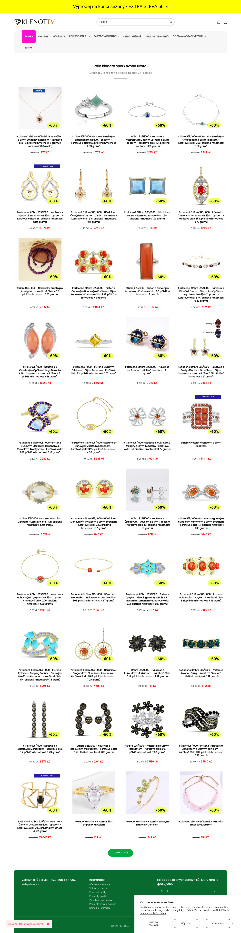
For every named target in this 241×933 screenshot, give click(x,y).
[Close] (48, 924)
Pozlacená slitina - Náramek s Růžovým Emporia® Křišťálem (201, 823)
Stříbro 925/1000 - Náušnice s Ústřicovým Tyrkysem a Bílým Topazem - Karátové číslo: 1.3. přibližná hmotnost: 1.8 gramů (147, 523)
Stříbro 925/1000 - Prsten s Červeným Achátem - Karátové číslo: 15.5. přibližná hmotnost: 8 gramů (147, 291)
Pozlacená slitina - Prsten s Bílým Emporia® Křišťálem (93, 823)
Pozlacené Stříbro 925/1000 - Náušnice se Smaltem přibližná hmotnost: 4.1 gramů (147, 370)
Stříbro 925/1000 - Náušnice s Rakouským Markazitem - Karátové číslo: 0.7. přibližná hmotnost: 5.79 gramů (40, 749)
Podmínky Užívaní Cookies (102, 904)
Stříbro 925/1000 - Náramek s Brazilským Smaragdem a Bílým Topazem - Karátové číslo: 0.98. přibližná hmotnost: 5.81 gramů (201, 141)
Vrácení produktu (98, 888)
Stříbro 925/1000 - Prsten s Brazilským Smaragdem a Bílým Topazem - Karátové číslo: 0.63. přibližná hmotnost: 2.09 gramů (93, 141)
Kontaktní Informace (99, 908)
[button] (79, 36)
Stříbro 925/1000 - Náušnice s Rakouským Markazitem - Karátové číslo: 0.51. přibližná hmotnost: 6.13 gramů (93, 749)
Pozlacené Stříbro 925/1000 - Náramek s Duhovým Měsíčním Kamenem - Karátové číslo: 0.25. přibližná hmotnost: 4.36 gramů (94, 447)
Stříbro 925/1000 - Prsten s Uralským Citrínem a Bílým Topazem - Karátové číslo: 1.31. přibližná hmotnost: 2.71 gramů (93, 370)
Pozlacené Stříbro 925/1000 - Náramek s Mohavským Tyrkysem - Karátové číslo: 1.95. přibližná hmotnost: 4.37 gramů (94, 597)
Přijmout (186, 923)
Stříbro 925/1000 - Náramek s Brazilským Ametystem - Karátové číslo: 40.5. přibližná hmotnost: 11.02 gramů (40, 291)
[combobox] (135, 22)
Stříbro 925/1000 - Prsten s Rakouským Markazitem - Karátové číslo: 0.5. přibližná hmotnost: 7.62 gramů (147, 749)
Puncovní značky (98, 892)
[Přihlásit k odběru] (213, 891)
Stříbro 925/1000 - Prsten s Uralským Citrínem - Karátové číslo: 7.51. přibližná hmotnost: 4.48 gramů (40, 521)
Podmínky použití (98, 896)
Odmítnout (218, 923)
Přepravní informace (99, 884)
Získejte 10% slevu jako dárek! (26, 923)
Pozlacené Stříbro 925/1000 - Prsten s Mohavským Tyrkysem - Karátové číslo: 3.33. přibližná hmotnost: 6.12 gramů (201, 597)
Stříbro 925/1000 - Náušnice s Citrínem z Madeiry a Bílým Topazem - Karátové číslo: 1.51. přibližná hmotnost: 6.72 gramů (147, 446)
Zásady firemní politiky (100, 900)
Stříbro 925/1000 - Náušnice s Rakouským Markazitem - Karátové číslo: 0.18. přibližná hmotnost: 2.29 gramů (147, 673)
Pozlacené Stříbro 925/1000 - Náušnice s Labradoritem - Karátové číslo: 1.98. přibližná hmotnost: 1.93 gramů (147, 215)
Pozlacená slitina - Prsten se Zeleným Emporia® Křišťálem (147, 823)
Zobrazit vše (120, 852)
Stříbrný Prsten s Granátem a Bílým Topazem (201, 444)
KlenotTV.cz (124, 926)
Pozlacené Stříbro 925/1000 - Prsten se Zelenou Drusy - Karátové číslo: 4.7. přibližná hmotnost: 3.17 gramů (201, 673)
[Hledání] (171, 22)
